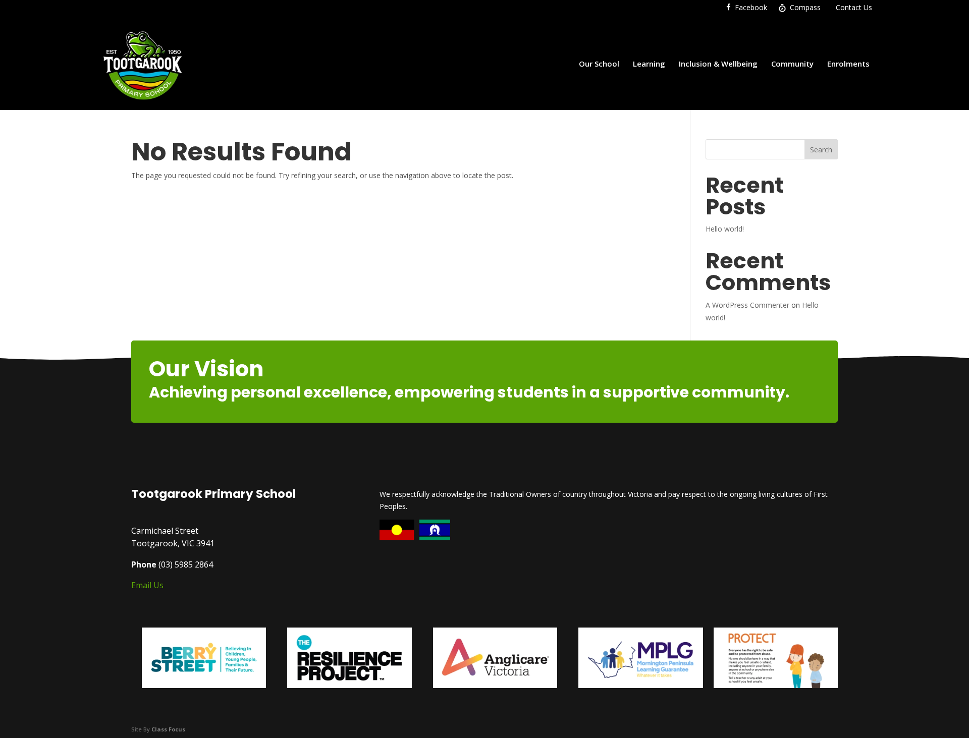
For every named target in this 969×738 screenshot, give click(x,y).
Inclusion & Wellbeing (718, 64)
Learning (649, 64)
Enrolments (848, 64)
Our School (599, 64)
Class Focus (168, 729)
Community (792, 64)
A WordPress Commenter (747, 305)
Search (821, 149)
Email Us (147, 585)
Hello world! (725, 229)
